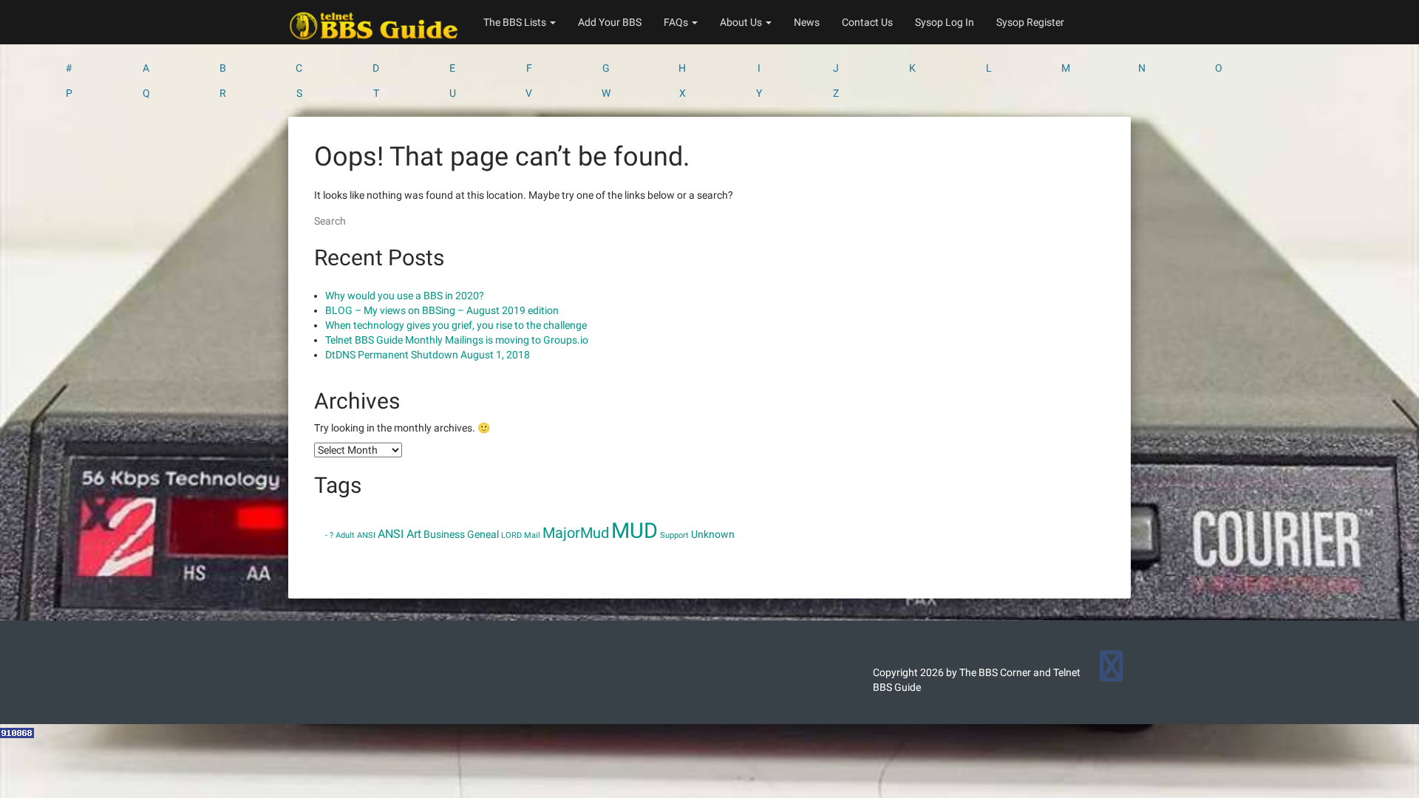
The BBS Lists (515, 22)
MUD (634, 530)
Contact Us (867, 22)
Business (444, 534)
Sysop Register (1030, 22)
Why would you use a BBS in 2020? (404, 295)
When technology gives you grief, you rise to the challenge (456, 325)
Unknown (713, 534)
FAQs (677, 22)
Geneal (483, 534)
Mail (532, 535)
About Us (742, 22)
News (807, 22)
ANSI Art (399, 534)
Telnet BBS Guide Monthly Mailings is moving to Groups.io (456, 340)
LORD (511, 535)
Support (674, 535)
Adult (345, 535)
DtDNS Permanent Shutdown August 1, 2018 (427, 355)
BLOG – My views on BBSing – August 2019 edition (442, 310)
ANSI (366, 535)
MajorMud (575, 533)
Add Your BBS (610, 22)
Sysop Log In (944, 22)
